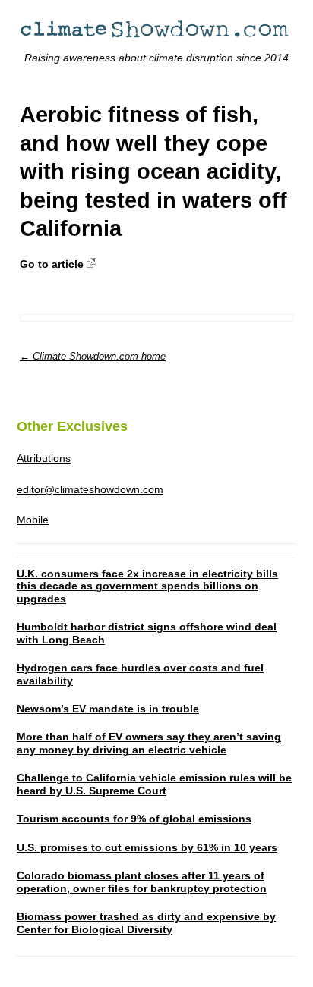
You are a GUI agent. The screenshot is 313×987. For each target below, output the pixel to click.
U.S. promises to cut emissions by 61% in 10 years (147, 847)
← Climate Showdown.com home (93, 356)
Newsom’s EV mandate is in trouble (108, 709)
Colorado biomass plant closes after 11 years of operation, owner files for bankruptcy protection (142, 881)
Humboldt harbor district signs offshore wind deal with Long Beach (147, 633)
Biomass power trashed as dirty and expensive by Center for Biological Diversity (146, 922)
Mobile (33, 520)
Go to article (52, 264)
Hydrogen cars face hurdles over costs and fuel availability (140, 674)
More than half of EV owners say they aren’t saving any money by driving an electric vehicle (149, 743)
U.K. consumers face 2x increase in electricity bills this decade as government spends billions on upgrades (147, 586)
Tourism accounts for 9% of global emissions (134, 819)
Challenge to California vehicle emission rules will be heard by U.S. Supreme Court (154, 784)
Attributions (44, 458)
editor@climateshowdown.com (90, 489)
